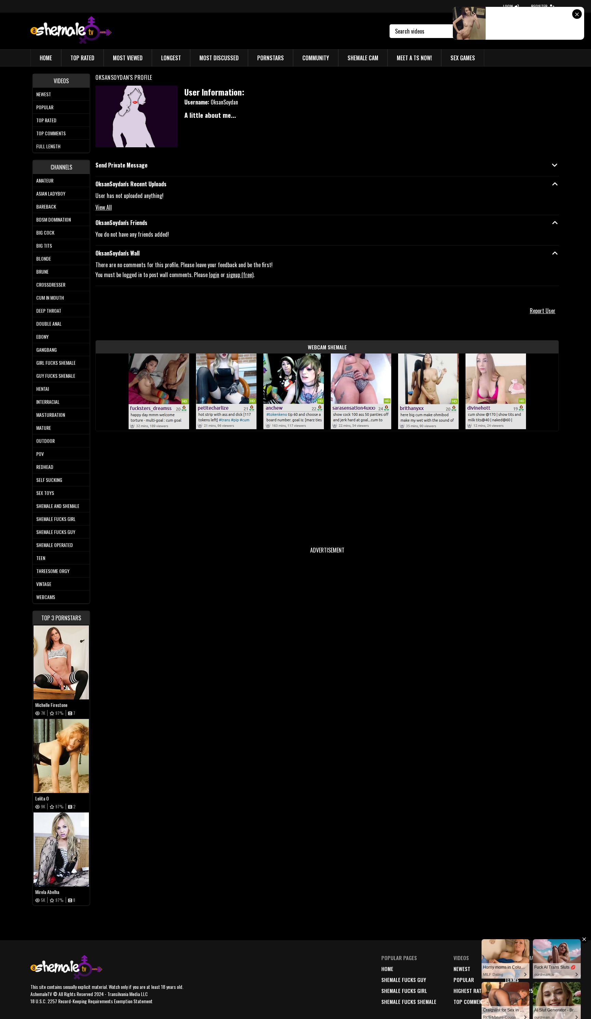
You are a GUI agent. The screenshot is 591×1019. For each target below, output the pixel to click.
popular (464, 979)
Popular (44, 107)
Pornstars (270, 58)
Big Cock (45, 232)
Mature (43, 427)
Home (46, 58)
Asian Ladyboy (50, 193)
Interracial (48, 401)
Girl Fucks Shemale (56, 362)
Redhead (44, 466)
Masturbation (50, 414)
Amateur (44, 180)
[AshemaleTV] (70, 31)
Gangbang (46, 349)
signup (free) (239, 275)
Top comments (51, 133)
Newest (43, 94)
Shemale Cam (362, 58)
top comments (470, 1001)
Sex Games (462, 58)
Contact (514, 1001)
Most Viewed (128, 58)
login (214, 275)
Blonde (43, 258)
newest (462, 968)
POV (40, 453)
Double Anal (49, 323)
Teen (40, 557)
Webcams (45, 596)
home (387, 968)
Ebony (42, 336)
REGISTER (539, 6)
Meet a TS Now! (414, 58)
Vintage (43, 583)
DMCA (510, 968)
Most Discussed (219, 58)
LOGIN (508, 6)
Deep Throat (48, 310)
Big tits (44, 245)
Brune (42, 271)
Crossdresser (50, 284)
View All (103, 207)
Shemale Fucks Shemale (408, 1001)
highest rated (470, 990)
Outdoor (45, 440)
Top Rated (82, 58)
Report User (542, 311)
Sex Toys (45, 492)
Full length (48, 146)
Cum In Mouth (50, 297)
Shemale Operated (54, 544)
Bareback (46, 206)
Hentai (42, 388)
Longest (171, 58)
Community (315, 58)
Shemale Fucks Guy (55, 531)
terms (511, 979)
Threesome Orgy (52, 570)
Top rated (46, 120)
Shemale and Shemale (57, 505)
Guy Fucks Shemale (55, 375)
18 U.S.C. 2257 (520, 990)
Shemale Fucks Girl (56, 518)
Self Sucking (49, 479)
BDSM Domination (53, 219)
